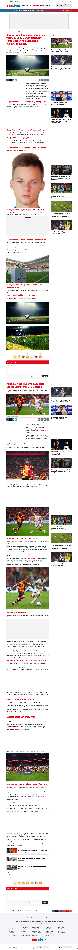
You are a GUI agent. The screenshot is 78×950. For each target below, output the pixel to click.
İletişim (42, 910)
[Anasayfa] (7, 1)
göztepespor (11, 874)
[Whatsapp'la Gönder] (16, 80)
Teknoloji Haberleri (36, 928)
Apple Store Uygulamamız (66, 947)
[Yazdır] (39, 80)
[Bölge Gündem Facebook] (59, 1)
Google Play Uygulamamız (44, 947)
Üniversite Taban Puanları (50, 932)
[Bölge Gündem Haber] (13, 5)
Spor (14, 31)
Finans (24, 5)
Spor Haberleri (11, 928)
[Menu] (57, 5)
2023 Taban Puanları (61, 932)
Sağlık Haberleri (48, 928)
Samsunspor (31, 558)
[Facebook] (7, 80)
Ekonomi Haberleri (36, 927)
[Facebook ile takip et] (53, 911)
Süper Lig (33, 427)
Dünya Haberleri (23, 928)
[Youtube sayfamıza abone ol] (59, 911)
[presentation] (8, 10)
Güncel (29, 5)
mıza (51, 948)
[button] (42, 80)
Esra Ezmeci (11, 931)
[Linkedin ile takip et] (62, 911)
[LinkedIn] (13, 80)
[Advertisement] (15, 90)
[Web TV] (68, 1)
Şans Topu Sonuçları (24, 931)
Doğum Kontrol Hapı (24, 932)
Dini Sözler (60, 931)
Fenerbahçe (34, 653)
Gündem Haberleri (49, 927)
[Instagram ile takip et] (64, 911)
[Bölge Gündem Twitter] (56, 1)
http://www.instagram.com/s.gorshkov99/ (17, 150)
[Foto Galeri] (71, 1)
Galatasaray (43, 430)
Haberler (10, 927)
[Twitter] (10, 80)
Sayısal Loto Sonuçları (37, 931)
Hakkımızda (37, 910)
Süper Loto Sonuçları (49, 931)
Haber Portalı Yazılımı (13, 947)
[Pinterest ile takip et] (67, 911)
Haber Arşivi (16, 1)
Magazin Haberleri (61, 927)
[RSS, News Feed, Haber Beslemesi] (70, 911)
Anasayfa (10, 31)
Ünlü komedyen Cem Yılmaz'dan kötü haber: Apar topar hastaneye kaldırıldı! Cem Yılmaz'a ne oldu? (35, 10)
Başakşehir (37, 485)
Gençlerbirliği (15, 729)
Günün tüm (67, 10)
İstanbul (38, 787)
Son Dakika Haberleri (24, 927)
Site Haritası (35, 935)
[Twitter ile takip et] (56, 911)
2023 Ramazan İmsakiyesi (25, 935)
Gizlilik (46, 910)
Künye (33, 910)
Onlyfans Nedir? (11, 932)
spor (10, 875)
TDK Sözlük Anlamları (37, 932)
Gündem (42, 5)
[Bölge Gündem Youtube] (65, 1)
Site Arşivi (47, 935)
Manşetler (11, 1)
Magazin (47, 5)
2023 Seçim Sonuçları (12, 935)
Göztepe (22, 663)
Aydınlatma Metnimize (57, 948)
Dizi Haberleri (60, 928)
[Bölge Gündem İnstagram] (62, 1)
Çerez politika (47, 948)
